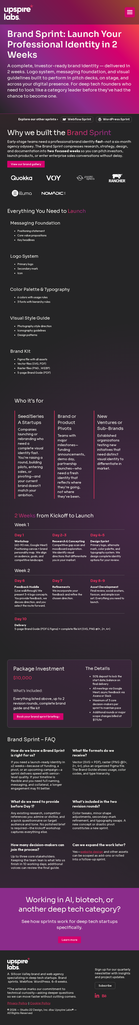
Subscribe (105, 985)
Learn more (69, 940)
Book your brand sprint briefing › (38, 716)
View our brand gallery (26, 164)
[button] (130, 12)
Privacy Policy (17, 1003)
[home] (18, 12)
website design (92, 852)
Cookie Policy (40, 1003)
